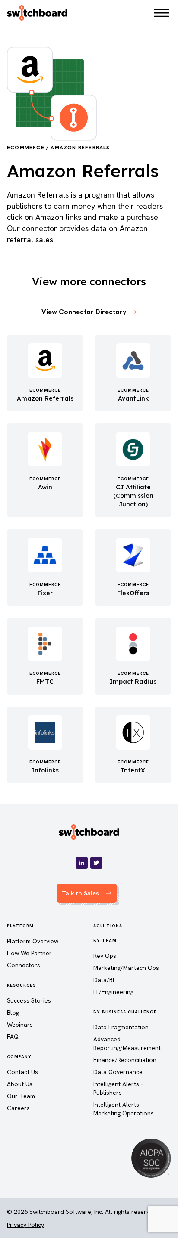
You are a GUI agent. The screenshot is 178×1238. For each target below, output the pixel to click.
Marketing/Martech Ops (126, 968)
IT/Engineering (113, 992)
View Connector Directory (84, 311)
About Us (19, 1084)
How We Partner (29, 953)
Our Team (21, 1096)
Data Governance (118, 1072)
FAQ (13, 1036)
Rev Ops (104, 956)
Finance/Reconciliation (124, 1060)
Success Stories (29, 1000)
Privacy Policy (25, 1225)
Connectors (23, 965)
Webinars (20, 1024)
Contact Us (22, 1072)
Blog (13, 1012)
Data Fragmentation (121, 1027)
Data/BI (103, 980)
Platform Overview (32, 941)
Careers (18, 1108)
